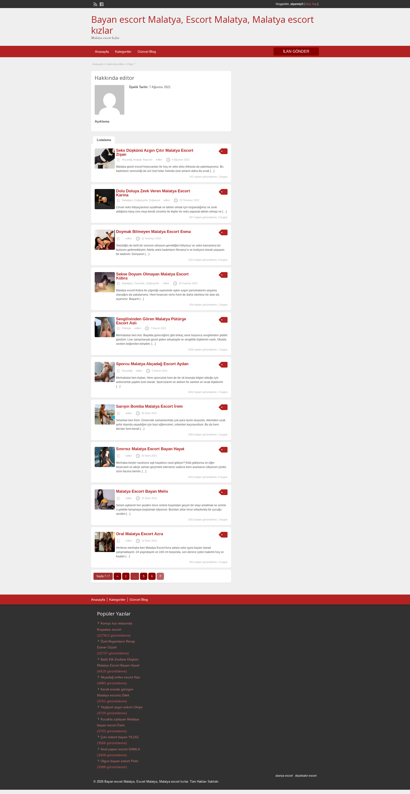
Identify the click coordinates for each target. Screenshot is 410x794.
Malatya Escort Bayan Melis (142, 491)
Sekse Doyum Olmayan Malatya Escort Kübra (152, 276)
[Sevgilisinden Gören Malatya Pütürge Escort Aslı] (105, 336)
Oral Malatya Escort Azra (139, 534)
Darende (139, 283)
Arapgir (137, 159)
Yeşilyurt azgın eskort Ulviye (122, 707)
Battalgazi (127, 200)
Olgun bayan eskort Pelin (119, 761)
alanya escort (284, 775)
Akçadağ (127, 159)
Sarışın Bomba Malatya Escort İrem (149, 406)
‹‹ (117, 576)
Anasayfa (102, 51)
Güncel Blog (147, 51)
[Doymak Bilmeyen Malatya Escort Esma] (105, 248)
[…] (212, 171)
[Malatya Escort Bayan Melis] (105, 508)
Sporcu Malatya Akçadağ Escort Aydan (152, 364)
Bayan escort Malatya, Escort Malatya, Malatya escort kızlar (202, 24)
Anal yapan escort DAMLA (120, 749)
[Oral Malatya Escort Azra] (105, 551)
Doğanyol (154, 200)
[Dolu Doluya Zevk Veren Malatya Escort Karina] (105, 208)
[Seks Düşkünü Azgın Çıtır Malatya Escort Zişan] (105, 167)
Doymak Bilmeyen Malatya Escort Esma (153, 231)
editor (159, 159)
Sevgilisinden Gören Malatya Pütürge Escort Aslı (151, 321)
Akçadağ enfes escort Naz (120, 677)
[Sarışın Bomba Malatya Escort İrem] (105, 423)
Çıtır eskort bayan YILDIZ (120, 737)
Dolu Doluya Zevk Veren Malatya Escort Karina (153, 193)
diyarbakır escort (306, 775)
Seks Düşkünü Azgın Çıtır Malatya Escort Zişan (154, 152)
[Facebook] (101, 4)
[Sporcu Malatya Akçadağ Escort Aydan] (105, 381)
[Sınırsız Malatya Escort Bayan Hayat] (105, 466)
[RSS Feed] (95, 4)
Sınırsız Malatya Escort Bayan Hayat (150, 449)
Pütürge (126, 328)
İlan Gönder (296, 51)
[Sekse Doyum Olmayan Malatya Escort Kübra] (105, 291)
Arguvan (147, 159)
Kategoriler (123, 51)
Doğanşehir (141, 200)
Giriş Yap (311, 4)
